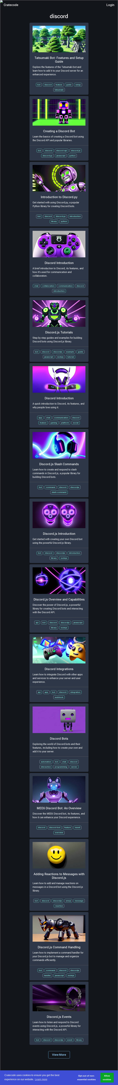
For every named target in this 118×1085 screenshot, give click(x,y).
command (50, 487)
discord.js (75, 151)
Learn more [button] (41, 1079)
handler (47, 975)
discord (48, 85)
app (40, 418)
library (54, 221)
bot (38, 85)
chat (36, 286)
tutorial (70, 357)
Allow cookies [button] (107, 1078)
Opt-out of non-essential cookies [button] (86, 1078)
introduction (75, 216)
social (75, 423)
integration (75, 692)
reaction (59, 906)
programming (61, 767)
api (37, 622)
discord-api (61, 151)
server (74, 767)
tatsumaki (59, 90)
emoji (68, 901)
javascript (60, 156)
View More (59, 1054)
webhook (59, 697)
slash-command (59, 492)
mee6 (77, 827)
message (79, 901)
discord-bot (54, 827)
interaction (46, 767)
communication (65, 286)
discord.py (47, 156)
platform (65, 423)
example (70, 352)
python (72, 156)
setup (78, 85)
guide (68, 85)
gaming (53, 423)
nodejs (60, 357)
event (69, 1040)
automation (46, 762)
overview (59, 832)
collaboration (48, 286)
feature (59, 85)
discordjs (57, 352)
